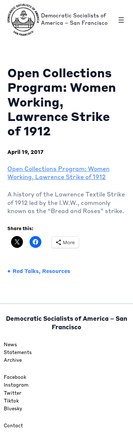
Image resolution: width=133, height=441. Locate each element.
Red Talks (26, 271)
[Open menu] (121, 20)
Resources (56, 271)
